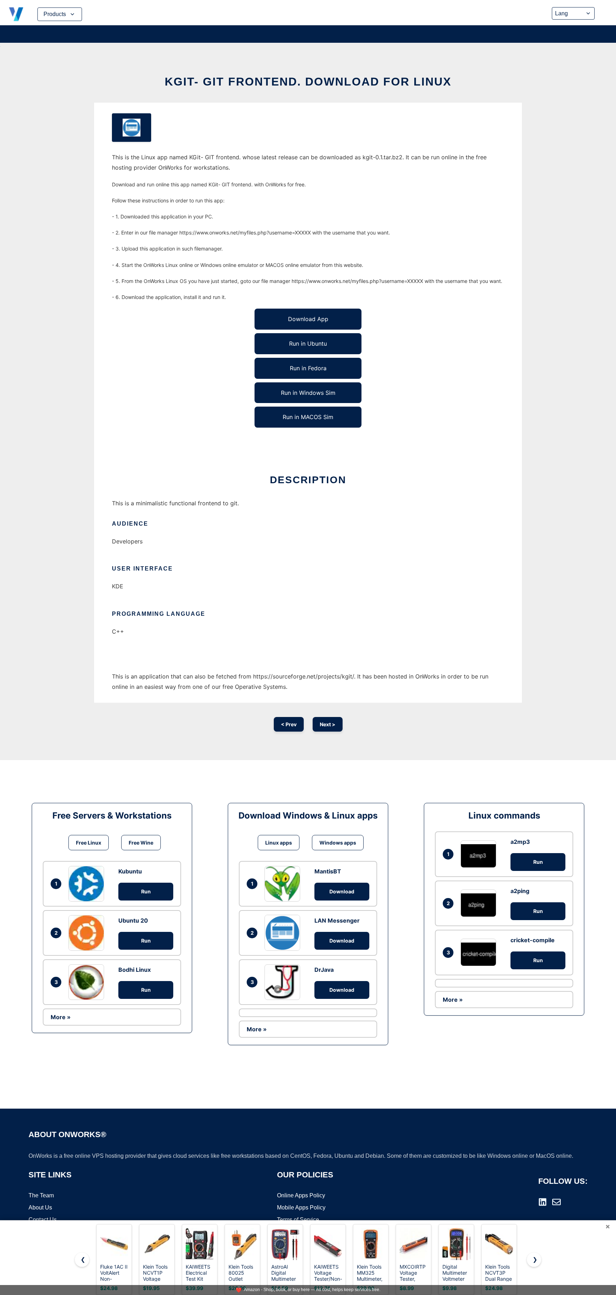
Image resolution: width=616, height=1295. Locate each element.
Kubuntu (130, 871)
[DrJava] (284, 982)
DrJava (324, 969)
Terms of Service (298, 1220)
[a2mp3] (480, 854)
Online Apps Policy (301, 1195)
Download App (308, 319)
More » (61, 1017)
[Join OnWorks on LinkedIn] (542, 1202)
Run (146, 891)
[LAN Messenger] (284, 932)
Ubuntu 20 (133, 920)
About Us (40, 1207)
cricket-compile (532, 940)
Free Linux (88, 843)
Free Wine (141, 843)
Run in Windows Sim (308, 392)
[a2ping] (480, 903)
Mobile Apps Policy (301, 1207)
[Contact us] (556, 1202)
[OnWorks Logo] (16, 14)
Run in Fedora (308, 368)
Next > (327, 724)
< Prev (289, 724)
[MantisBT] (284, 884)
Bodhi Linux (134, 969)
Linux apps (278, 843)
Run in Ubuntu (308, 343)
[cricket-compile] (480, 952)
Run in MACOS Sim (308, 417)
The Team (41, 1195)
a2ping (519, 890)
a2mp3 (520, 841)
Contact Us (43, 1220)
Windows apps (337, 843)
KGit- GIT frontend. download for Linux (308, 81)
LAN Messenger (337, 920)
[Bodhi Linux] (88, 982)
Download (341, 891)
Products (54, 14)
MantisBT (327, 871)
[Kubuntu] (88, 884)
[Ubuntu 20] (88, 933)
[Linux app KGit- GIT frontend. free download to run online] (131, 127)
